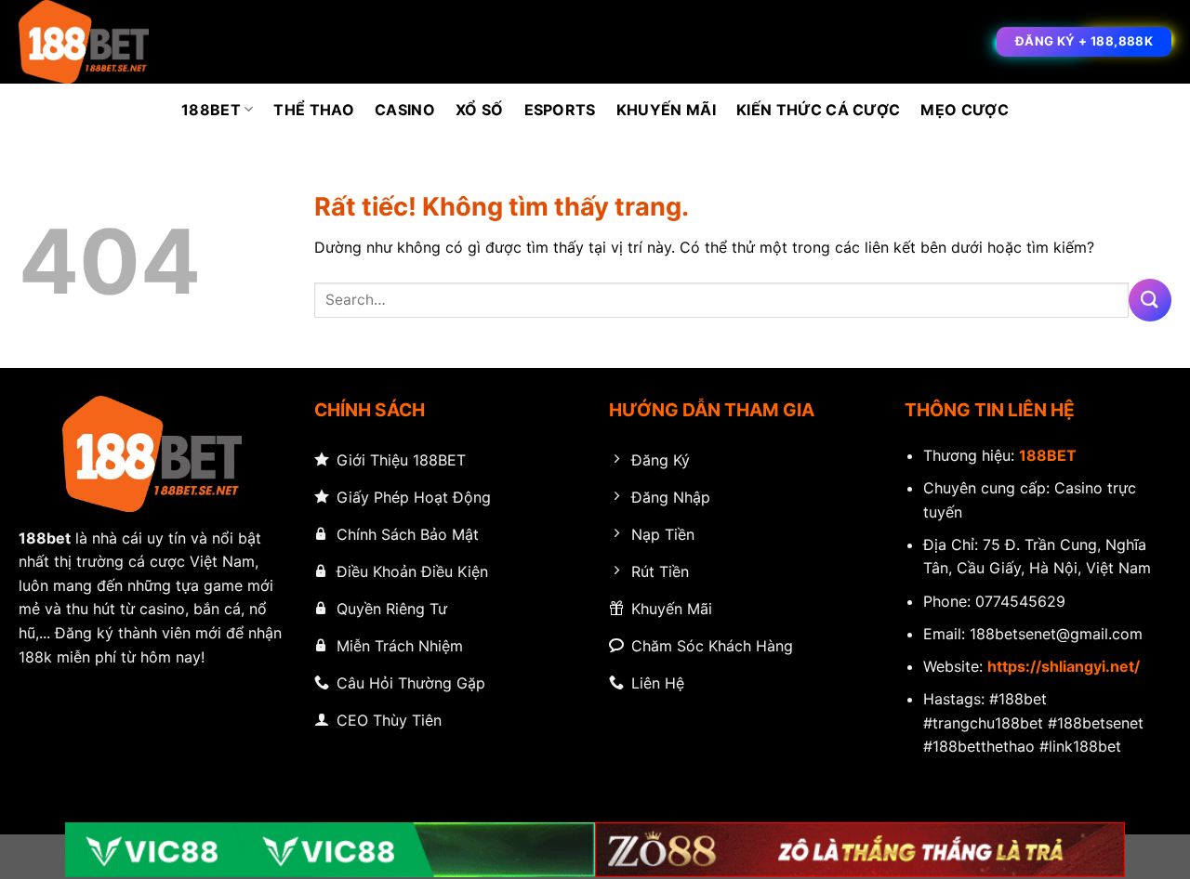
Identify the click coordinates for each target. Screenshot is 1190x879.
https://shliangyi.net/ (1063, 666)
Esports (560, 109)
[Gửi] (1150, 300)
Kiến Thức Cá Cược (818, 109)
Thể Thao (313, 109)
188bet (45, 538)
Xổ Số (480, 109)
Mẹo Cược (964, 109)
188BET (211, 109)
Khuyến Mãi (666, 109)
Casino (405, 109)
